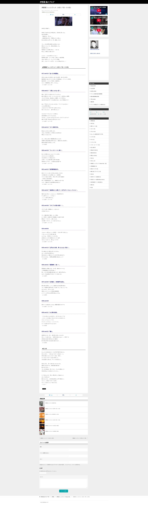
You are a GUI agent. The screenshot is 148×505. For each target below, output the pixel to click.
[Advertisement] (99, 70)
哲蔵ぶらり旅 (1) (94, 155)
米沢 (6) (92, 174)
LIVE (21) (92, 123)
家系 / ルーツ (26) (94, 126)
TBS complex (93, 99)
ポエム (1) (92, 139)
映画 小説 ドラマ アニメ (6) (96, 171)
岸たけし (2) (93, 160)
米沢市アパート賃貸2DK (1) (96, 176)
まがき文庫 (93, 88)
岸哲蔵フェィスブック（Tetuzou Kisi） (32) (98, 163)
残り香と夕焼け (93, 91)
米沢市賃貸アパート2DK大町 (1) (96, 182)
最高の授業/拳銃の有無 (95, 96)
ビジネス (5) (93, 136)
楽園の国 (92, 101)
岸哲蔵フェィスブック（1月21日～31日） (52, 431)
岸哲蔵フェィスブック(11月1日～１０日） (52, 414)
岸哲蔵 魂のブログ (47, 2)
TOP (45, 496)
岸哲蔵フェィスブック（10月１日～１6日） (80, 438)
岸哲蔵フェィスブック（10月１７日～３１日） (53, 408)
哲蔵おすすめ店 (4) (94, 150)
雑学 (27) (92, 184)
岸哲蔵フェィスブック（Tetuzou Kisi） (48, 12)
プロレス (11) (93, 131)
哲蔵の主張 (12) (93, 152)
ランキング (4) (93, 142)
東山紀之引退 (93, 85)
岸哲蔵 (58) (93, 120)
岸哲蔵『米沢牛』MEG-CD (95, 53)
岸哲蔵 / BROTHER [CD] (94, 49)
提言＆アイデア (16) (94, 168)
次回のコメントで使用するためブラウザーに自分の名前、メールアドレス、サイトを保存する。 (60, 464)
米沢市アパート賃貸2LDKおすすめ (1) (97, 179)
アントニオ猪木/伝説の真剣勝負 (96, 93)
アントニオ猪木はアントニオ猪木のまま (98, 104)
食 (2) (92, 187)
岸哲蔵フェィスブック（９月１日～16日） (52, 425)
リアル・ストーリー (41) (95, 144)
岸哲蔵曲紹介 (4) (94, 166)
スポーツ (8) (93, 128)
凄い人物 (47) (93, 147)
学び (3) (92, 158)
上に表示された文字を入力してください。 (48, 471)
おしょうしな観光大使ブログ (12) (97, 134)
